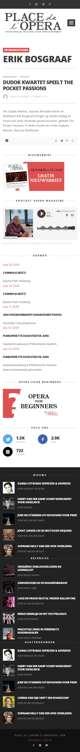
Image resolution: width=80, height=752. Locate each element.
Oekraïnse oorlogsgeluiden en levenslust (39, 568)
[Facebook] (29, 4)
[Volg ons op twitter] (8, 439)
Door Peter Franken (28, 619)
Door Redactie (24, 507)
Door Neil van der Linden (30, 520)
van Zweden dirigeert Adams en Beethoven (32, 314)
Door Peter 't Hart (27, 588)
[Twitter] (43, 4)
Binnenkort (10, 76)
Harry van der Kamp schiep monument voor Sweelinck (44, 500)
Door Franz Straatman (29, 637)
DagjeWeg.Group (40, 740)
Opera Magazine (10, 243)
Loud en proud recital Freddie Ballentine (46, 598)
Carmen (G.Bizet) (14, 272)
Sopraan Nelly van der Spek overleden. (44, 546)
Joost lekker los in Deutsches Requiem (44, 530)
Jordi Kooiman (19, 96)
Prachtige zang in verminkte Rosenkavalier (38, 630)
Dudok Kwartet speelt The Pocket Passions (38, 85)
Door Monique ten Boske (30, 488)
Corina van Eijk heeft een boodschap (43, 698)
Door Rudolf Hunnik (28, 575)
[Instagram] (36, 4)
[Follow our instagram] (8, 452)
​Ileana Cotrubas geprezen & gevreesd (43, 483)
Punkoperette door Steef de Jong (26, 335)
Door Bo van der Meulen (30, 551)
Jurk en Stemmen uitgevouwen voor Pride (47, 515)
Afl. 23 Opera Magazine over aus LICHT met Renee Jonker (45, 243)
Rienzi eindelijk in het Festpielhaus (41, 614)
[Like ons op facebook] (43, 439)
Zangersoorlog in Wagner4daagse (42, 583)
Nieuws (24, 76)
